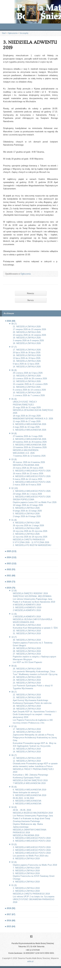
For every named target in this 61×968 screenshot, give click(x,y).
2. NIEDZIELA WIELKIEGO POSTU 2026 (32, 491)
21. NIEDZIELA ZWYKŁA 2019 (27, 697)
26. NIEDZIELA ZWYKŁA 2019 (27, 669)
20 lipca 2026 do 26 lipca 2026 (26, 352)
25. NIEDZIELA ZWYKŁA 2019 (27, 677)
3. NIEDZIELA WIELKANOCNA (27, 803)
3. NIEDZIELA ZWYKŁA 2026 (26, 528)
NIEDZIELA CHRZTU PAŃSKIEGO (29, 539)
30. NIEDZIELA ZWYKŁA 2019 (27, 640)
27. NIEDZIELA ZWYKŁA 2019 (27, 654)
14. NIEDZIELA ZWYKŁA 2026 (27, 366)
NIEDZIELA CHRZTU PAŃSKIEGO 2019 (31, 894)
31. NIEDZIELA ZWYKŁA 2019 (27, 633)
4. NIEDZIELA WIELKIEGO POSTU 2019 (32, 841)
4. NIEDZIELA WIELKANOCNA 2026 (29, 439)
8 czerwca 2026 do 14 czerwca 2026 (29, 390)
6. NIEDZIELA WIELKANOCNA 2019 (29, 789)
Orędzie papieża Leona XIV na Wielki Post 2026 (34, 502)
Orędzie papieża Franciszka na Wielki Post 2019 (35, 865)
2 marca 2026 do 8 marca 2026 (27, 484)
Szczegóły (24, 33)
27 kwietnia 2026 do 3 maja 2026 (28, 436)
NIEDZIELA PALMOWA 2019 (26, 835)
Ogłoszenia (13, 33)
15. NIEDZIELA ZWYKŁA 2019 (27, 749)
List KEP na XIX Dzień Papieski (27, 662)
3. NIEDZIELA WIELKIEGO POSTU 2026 (32, 482)
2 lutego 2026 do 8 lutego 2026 (27, 516)
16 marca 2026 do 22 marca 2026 (28, 473)
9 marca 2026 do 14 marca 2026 (27, 479)
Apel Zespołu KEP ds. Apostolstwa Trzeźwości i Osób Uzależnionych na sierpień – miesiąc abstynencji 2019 (35, 714)
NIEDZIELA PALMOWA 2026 (26, 465)
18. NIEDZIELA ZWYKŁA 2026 (27, 343)
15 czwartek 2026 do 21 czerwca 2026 (30, 384)
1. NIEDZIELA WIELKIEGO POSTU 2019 (32, 853)
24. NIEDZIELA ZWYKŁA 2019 (27, 680)
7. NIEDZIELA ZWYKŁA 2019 (26, 868)
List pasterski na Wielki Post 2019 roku (30, 856)
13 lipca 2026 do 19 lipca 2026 (26, 358)
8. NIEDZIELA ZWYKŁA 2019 (26, 858)
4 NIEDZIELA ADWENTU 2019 (27, 604)
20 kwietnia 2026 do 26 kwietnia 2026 (30, 442)
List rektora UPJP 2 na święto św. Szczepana (33, 896)
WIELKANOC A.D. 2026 (24, 453)
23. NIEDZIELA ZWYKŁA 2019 (27, 683)
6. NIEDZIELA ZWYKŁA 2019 (26, 870)
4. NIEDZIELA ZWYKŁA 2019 (26, 882)
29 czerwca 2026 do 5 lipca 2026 (28, 373)
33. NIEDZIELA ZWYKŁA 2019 (27, 625)
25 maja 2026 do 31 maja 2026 (27, 407)
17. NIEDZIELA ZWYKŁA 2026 (27, 350)
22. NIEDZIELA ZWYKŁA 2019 (27, 694)
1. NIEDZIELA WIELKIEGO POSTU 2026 (32, 497)
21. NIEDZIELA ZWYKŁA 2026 (27, 326)
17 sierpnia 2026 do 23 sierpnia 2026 (29, 329)
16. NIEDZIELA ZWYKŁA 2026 (27, 355)
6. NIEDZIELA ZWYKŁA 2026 (26, 508)
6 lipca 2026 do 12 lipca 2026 (26, 364)
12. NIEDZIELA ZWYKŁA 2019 (27, 761)
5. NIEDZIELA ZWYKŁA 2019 (26, 873)
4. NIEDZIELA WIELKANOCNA (27, 801)
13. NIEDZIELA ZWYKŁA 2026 (27, 376)
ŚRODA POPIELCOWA (23, 499)
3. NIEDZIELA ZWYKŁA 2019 (26, 888)
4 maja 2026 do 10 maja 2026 (26, 427)
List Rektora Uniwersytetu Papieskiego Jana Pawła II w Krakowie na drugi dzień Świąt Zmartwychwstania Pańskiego (33, 818)
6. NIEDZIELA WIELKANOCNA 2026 (29, 424)
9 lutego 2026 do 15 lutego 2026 (27, 511)
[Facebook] (31, 936)
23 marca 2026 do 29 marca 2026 (28, 468)
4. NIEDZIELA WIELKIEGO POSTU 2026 (32, 476)
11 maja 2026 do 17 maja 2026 (27, 421)
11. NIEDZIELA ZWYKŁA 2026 (27, 387)
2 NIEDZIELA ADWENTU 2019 (27, 610)
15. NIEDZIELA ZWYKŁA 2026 (27, 361)
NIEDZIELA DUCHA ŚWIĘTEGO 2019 (30, 780)
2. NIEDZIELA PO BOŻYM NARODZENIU (32, 545)
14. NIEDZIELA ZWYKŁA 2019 (27, 751)
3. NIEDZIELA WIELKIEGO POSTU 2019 (32, 847)
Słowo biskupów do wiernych (26, 792)
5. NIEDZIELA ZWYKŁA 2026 (26, 513)
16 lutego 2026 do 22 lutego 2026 (28, 505)
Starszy (30, 300)
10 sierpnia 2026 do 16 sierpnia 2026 (29, 335)
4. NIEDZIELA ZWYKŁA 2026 (26, 522)
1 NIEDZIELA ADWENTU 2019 (27, 616)
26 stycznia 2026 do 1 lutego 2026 (28, 525)
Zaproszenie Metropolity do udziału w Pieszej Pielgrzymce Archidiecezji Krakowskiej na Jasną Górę (35, 738)
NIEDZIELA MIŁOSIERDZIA (25, 450)
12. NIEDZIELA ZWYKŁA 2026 (27, 381)
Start (4, 33)
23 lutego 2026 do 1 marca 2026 (27, 494)
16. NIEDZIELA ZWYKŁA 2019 (27, 732)
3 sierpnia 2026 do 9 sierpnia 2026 (28, 340)
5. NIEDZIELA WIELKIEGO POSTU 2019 (32, 838)
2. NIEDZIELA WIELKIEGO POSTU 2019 (32, 850)
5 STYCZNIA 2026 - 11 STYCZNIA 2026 (31, 542)
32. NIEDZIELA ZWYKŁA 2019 (27, 630)
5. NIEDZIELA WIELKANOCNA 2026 (29, 430)
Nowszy (30, 293)
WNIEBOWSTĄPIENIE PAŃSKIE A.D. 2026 (33, 418)
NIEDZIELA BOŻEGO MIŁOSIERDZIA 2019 (33, 813)
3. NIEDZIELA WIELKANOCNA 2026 (29, 445)
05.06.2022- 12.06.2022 (23, 798)
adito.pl (30, 961)
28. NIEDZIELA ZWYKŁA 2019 (27, 651)
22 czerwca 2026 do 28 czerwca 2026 (30, 378)
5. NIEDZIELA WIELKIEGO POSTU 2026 (32, 471)
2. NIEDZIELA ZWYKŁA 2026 (26, 534)
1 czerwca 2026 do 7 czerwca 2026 (29, 395)
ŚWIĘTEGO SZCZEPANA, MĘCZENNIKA (32, 596)
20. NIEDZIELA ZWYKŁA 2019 (27, 706)
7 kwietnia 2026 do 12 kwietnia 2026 (29, 456)
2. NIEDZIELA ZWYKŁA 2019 (26, 891)
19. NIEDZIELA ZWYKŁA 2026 (27, 337)
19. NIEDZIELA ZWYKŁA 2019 (27, 709)
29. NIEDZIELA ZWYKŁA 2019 (27, 648)
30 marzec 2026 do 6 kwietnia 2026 (29, 462)
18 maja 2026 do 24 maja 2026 (27, 416)
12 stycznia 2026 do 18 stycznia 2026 (30, 537)
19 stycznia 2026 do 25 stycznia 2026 (30, 531)
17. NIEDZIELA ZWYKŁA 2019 (27, 729)
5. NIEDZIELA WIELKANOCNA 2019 (29, 795)
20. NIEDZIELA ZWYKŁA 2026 (27, 332)
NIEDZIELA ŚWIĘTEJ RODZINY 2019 (30, 593)
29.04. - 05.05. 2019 (22, 810)
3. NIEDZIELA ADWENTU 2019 (27, 607)
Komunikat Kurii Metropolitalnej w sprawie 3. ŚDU (35, 628)
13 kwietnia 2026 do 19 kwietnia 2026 (30, 447)
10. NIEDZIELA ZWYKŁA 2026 (27, 392)
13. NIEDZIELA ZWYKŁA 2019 (27, 758)
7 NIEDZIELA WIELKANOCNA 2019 (29, 783)
